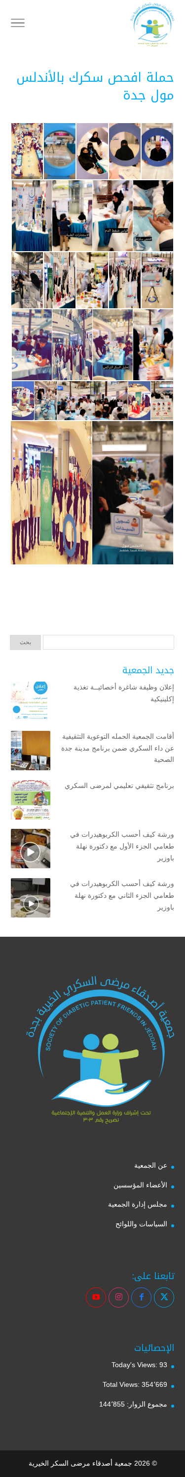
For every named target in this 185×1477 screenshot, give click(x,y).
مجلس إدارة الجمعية (137, 1204)
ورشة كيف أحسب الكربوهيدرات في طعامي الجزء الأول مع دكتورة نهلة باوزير (122, 846)
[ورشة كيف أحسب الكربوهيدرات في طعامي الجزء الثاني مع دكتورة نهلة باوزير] (30, 899)
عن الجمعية (150, 1165)
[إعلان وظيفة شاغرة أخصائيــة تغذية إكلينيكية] (30, 703)
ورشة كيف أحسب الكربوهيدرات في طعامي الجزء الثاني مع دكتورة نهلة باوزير (122, 895)
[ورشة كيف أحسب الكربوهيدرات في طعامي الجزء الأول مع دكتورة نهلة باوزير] (30, 850)
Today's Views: (135, 1365)
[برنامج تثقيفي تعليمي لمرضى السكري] (30, 801)
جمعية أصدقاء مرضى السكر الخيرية (80, 1463)
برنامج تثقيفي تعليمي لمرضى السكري (119, 785)
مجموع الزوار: (146, 1404)
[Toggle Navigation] (18, 24)
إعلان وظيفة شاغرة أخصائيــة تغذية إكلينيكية (124, 693)
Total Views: (122, 1384)
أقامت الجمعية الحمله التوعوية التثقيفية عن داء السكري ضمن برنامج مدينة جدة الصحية (117, 748)
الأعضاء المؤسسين (140, 1185)
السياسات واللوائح (141, 1224)
